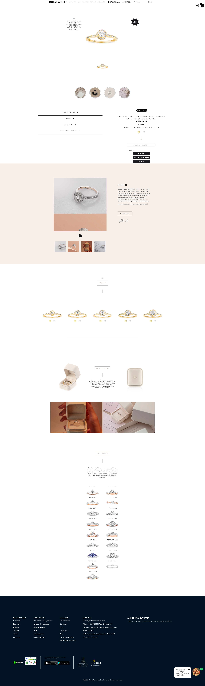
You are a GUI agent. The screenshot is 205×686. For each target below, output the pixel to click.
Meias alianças (39, 634)
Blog (61, 634)
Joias (35, 630)
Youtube (16, 630)
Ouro (61, 627)
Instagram (16, 621)
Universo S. (64, 630)
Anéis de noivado (39, 627)
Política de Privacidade (67, 640)
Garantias (68, 124)
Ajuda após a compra (69, 131)
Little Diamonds (39, 637)
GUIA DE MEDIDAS (141, 161)
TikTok (15, 634)
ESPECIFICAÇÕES (68, 112)
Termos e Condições (67, 637)
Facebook (16, 624)
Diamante (63, 624)
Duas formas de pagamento (43, 621)
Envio (68, 118)
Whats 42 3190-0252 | (91, 624)
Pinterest (16, 637)
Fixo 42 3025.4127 (106, 624)
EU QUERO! (125, 213)
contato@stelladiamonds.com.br (94, 621)
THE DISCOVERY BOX (113, 1)
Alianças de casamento (41, 624)
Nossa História (65, 621)
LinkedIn (16, 627)
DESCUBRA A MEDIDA (115, 2)
